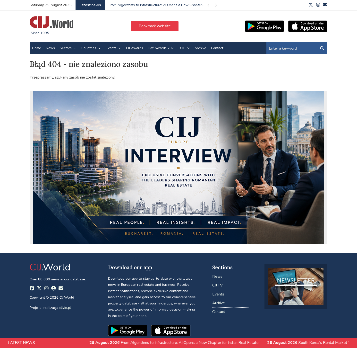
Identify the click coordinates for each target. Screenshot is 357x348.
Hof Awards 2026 (161, 48)
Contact (217, 48)
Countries (88, 48)
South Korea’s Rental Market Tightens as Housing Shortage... (157, 4)
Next (215, 6)
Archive (200, 48)
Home (36, 48)
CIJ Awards (134, 48)
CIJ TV (185, 48)
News (50, 48)
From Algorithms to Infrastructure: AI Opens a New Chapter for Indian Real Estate (143, 342)
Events (111, 48)
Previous (208, 6)
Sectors (66, 48)
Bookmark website (155, 26)
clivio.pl (65, 307)
